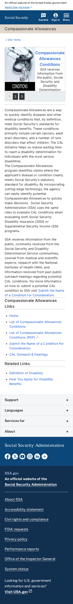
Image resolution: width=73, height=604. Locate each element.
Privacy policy (16, 539)
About (10, 431)
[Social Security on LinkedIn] (37, 458)
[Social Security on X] (15, 458)
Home (13, 316)
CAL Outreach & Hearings (28, 354)
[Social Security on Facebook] (8, 458)
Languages (14, 410)
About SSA (14, 499)
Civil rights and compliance (26, 519)
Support (11, 400)
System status (16, 569)
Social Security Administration (31, 484)
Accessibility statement (24, 509)
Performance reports (22, 549)
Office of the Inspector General (30, 559)
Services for (15, 421)
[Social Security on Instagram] (30, 458)
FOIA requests (16, 529)
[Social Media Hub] (44, 458)
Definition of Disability (26, 373)
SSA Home (14, 39)
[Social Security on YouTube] (22, 458)
